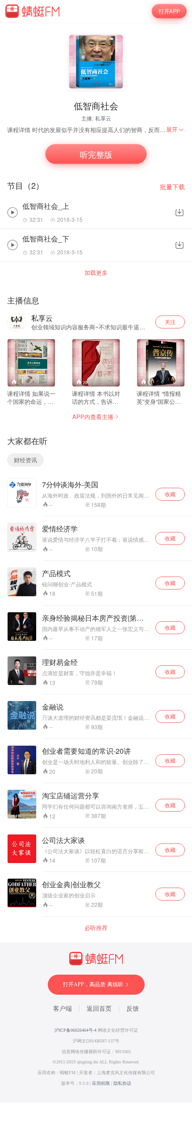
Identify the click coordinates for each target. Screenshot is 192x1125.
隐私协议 (122, 1083)
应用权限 (101, 1083)
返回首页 (99, 1008)
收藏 (170, 494)
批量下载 (172, 187)
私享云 (103, 118)
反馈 (132, 1008)
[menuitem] (175, 129)
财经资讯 (25, 460)
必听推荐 (96, 928)
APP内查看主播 (92, 416)
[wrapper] (96, 562)
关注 (170, 321)
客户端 (62, 1008)
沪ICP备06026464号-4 (75, 1030)
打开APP (169, 11)
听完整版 (96, 154)
